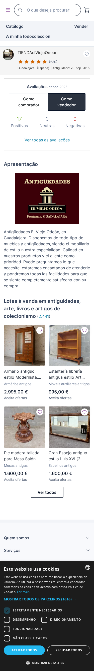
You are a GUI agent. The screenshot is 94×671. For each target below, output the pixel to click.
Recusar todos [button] (68, 650)
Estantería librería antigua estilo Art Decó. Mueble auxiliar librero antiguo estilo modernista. (69, 374)
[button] (47, 599)
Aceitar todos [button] (24, 650)
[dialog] (47, 616)
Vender (81, 26)
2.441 (44, 316)
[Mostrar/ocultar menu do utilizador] (7, 10)
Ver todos (47, 492)
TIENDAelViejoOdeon (37, 52)
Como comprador (28, 101)
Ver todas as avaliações (47, 139)
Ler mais (23, 592)
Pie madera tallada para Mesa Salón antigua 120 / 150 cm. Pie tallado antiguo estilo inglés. (24, 456)
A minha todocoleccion (28, 36)
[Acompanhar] (39, 330)
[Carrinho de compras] (87, 10)
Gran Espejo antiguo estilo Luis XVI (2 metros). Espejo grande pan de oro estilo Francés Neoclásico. (68, 456)
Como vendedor (66, 101)
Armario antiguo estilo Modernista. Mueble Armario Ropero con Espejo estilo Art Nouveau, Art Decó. (22, 374)
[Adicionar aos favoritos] (86, 53)
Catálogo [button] (15, 26)
